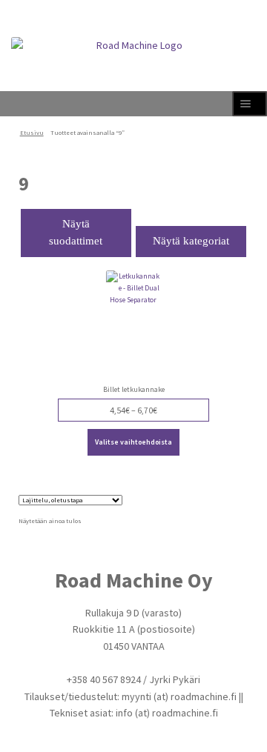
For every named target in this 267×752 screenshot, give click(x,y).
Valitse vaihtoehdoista (133, 442)
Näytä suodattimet (75, 232)
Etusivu (32, 132)
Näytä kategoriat (191, 241)
